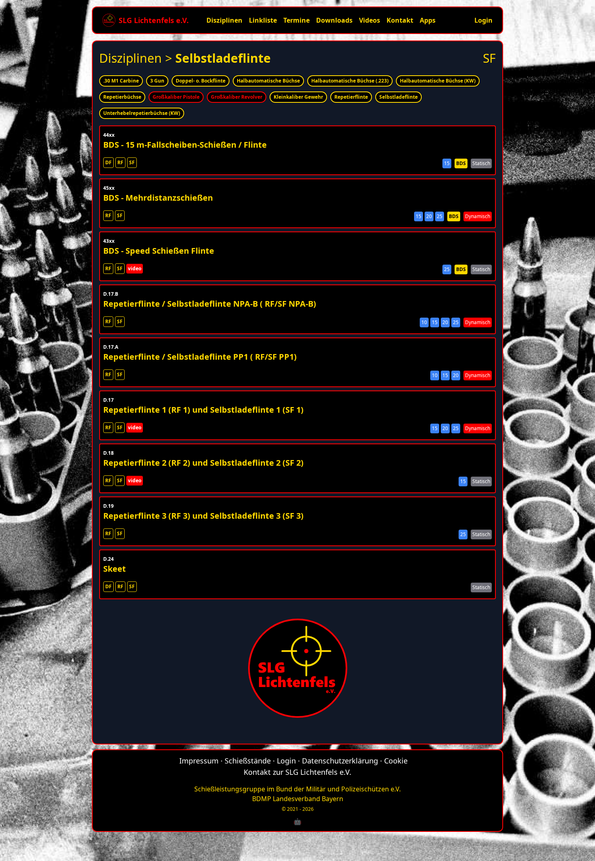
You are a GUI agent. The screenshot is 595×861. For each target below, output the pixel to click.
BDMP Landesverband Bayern (297, 798)
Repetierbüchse (122, 96)
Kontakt (400, 20)
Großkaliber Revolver (236, 96)
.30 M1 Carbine (121, 80)
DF (108, 162)
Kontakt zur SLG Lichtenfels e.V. (297, 772)
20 (429, 216)
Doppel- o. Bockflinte (200, 80)
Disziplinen (224, 20)
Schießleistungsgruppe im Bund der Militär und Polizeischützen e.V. (297, 789)
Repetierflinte (351, 96)
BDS (461, 163)
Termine (296, 20)
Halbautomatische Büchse (268, 80)
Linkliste (263, 20)
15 (447, 163)
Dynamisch (477, 216)
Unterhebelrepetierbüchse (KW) (141, 113)
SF (132, 162)
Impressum (199, 761)
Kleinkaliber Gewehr (298, 96)
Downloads (334, 20)
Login (483, 20)
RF (120, 162)
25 (439, 216)
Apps (428, 20)
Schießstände (248, 761)
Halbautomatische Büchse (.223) (350, 80)
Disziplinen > (185, 58)
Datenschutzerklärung (340, 761)
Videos (369, 20)
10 (424, 322)
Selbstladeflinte (398, 96)
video (134, 268)
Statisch (481, 163)
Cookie (396, 761)
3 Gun (157, 80)
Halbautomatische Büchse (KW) (438, 80)
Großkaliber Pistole (176, 96)
